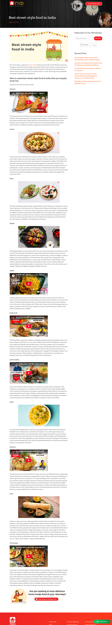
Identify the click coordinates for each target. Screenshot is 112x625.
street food (32, 65)
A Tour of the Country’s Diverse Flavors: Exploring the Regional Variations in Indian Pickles (86, 76)
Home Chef (52, 622)
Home (72, 4)
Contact (81, 4)
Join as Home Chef (94, 3)
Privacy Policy (90, 622)
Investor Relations (73, 622)
